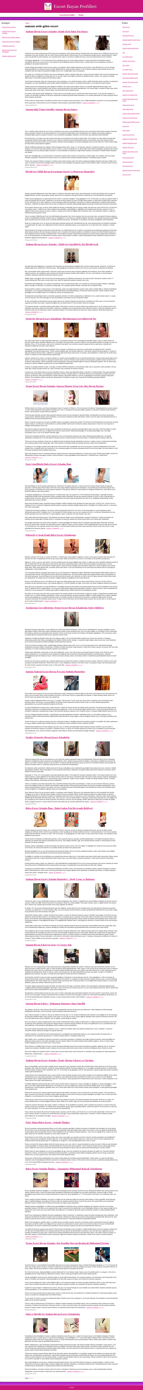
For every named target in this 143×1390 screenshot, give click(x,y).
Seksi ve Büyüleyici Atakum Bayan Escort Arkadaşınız (53, 1314)
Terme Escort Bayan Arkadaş (11, 41)
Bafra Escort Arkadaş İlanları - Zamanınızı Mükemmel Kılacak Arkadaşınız (64, 1168)
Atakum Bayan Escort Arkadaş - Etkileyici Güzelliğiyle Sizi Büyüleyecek (62, 244)
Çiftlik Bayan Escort (8, 46)
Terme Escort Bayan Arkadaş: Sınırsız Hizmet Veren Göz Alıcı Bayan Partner (65, 386)
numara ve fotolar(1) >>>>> (44, 165)
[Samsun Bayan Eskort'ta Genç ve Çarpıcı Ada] (40, 956)
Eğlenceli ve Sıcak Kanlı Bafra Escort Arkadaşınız (51, 535)
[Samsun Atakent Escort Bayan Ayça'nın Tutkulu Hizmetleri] (40, 683)
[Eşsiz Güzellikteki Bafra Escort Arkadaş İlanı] (40, 476)
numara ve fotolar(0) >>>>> (53, 1054)
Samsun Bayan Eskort (9, 27)
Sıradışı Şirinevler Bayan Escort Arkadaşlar (48, 737)
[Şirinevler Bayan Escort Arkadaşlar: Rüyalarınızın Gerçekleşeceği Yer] (40, 330)
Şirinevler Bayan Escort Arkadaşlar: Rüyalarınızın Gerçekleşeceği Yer (61, 318)
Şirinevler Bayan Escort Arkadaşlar (9, 51)
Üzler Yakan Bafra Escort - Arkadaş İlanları (48, 1122)
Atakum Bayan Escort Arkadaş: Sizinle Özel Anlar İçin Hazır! (57, 31)
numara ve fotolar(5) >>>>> (34, 379)
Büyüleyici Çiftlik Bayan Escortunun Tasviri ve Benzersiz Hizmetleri (60, 171)
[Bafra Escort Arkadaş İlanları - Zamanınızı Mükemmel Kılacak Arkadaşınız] (40, 1180)
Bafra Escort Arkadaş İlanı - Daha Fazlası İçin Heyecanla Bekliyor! (59, 808)
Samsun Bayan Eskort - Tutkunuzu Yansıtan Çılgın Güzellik (55, 1003)
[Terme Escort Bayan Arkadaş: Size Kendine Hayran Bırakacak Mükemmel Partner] (40, 1255)
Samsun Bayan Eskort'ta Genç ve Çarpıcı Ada (49, 945)
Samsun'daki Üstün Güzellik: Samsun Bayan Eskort (51, 109)
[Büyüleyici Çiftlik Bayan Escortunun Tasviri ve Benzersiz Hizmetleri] (71, 183)
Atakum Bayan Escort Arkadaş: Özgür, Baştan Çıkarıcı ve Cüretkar (60, 1060)
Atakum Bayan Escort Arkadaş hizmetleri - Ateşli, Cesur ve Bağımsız (60, 879)
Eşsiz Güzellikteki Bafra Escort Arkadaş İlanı (48, 464)
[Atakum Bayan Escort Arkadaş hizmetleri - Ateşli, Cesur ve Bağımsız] (40, 891)
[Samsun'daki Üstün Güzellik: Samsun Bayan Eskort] (71, 121)
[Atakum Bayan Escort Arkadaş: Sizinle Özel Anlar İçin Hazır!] (40, 43)
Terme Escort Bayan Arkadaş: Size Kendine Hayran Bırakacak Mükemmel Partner (67, 1243)
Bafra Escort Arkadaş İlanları (11, 37)
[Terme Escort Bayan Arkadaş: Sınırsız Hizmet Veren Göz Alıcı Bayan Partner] (40, 398)
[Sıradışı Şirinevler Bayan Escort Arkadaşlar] (40, 749)
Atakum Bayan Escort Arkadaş (9, 32)
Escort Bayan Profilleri (75, 6)
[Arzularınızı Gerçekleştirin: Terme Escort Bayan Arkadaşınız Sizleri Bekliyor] (71, 619)
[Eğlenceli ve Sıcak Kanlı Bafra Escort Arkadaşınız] (40, 547)
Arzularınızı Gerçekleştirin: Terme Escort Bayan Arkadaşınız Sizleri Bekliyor (65, 607)
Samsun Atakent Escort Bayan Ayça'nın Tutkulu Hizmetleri (55, 671)
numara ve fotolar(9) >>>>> (53, 601)
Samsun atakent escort (9, 56)
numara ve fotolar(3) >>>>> (91, 103)
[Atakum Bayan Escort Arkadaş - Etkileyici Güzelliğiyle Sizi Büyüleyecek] (71, 256)
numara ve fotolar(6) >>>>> (98, 801)
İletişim (81, 15)
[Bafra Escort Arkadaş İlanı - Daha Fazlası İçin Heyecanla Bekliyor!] (40, 820)
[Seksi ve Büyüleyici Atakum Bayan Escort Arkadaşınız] (40, 1326)
